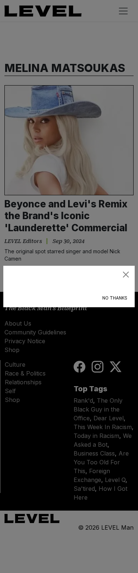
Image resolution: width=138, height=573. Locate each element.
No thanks (114, 298)
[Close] (126, 274)
